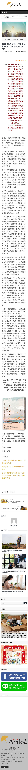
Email (24, 51)
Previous (11, 499)
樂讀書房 (11, 51)
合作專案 (6, 51)
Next (18, 506)
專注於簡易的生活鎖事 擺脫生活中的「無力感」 (13, 591)
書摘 (13, 492)
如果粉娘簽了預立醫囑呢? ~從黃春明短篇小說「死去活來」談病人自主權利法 (13, 475)
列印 (19, 51)
